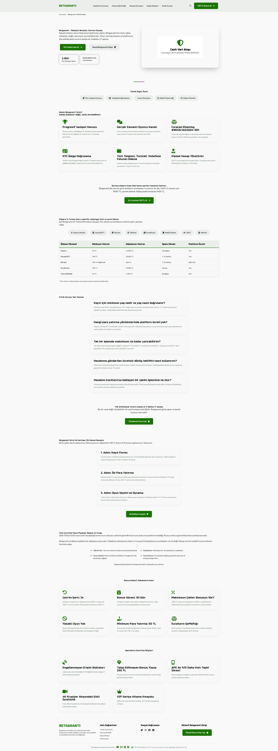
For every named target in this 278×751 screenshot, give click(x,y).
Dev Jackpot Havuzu (93, 98)
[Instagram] (146, 730)
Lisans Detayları (143, 98)
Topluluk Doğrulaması (121, 98)
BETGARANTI (67, 5)
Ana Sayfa (62, 14)
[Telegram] (153, 730)
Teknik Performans (100, 6)
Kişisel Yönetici (189, 98)
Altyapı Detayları (136, 6)
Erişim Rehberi (152, 6)
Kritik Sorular (167, 6)
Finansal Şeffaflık (119, 6)
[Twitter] (142, 730)
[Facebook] (149, 730)
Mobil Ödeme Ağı (167, 98)
